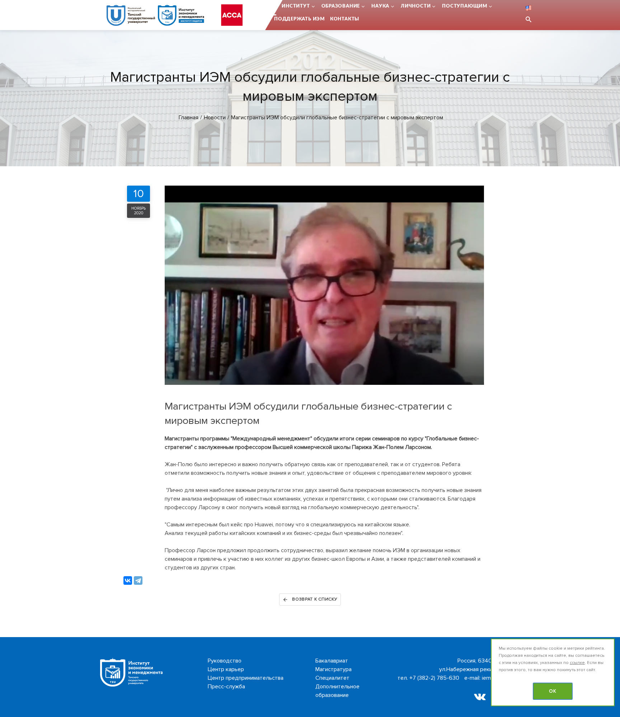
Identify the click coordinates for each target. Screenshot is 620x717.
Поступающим (464, 6)
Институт (296, 6)
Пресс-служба (226, 686)
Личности (416, 6)
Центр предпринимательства (245, 678)
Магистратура (333, 669)
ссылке (577, 662)
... (274, 6)
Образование (340, 6)
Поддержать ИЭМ (299, 19)
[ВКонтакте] (127, 580)
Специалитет (332, 678)
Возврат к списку (315, 599)
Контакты (344, 19)
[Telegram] (138, 580)
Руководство (224, 660)
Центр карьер (226, 669)
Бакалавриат (331, 660)
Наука (380, 6)
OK (552, 691)
